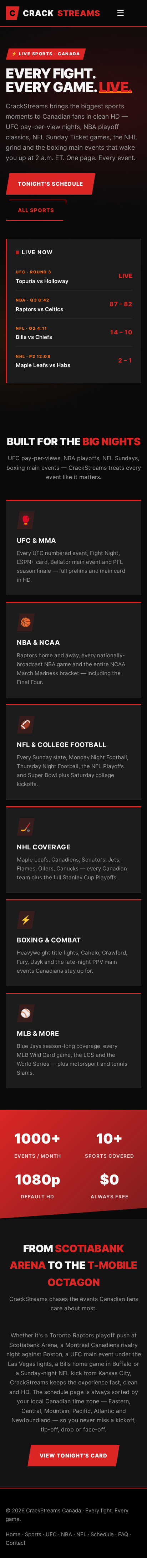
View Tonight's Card (73, 1455)
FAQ (123, 1534)
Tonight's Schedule (50, 184)
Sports (33, 1534)
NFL (81, 1534)
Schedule (102, 1534)
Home (13, 1534)
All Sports (36, 210)
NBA (66, 1534)
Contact (15, 1543)
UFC (51, 1534)
